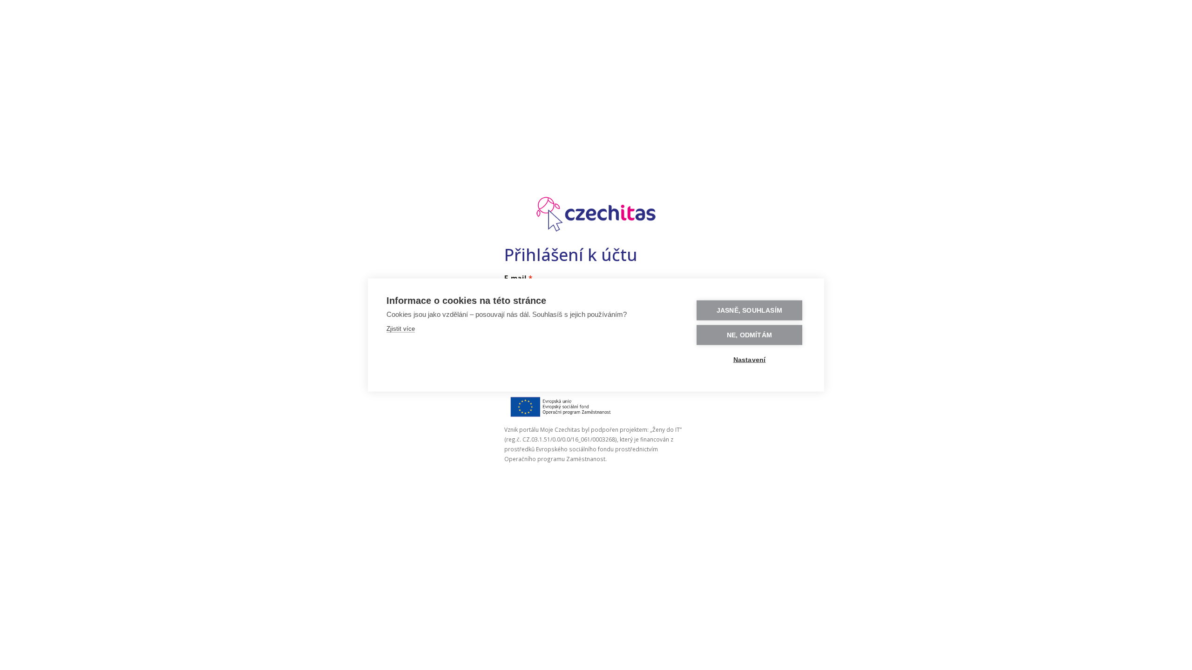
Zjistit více (400, 328)
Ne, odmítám (749, 335)
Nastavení (749, 359)
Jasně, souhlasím (749, 310)
